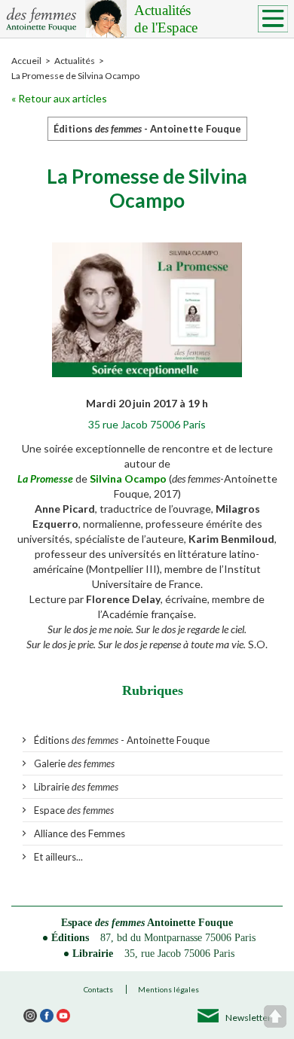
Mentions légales (168, 989)
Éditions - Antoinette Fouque (122, 740)
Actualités (166, 18)
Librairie (76, 787)
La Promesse (45, 478)
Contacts (98, 989)
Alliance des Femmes (79, 833)
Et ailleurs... (58, 857)
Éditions (70, 937)
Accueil (26, 60)
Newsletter (248, 1017)
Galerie (74, 763)
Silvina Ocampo (129, 478)
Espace (74, 810)
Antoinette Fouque (190, 922)
